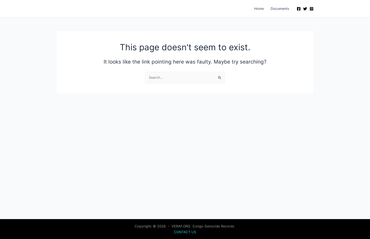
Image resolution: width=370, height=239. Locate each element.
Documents (280, 8)
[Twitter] (305, 9)
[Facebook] (299, 9)
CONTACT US (185, 232)
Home (259, 8)
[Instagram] (311, 9)
